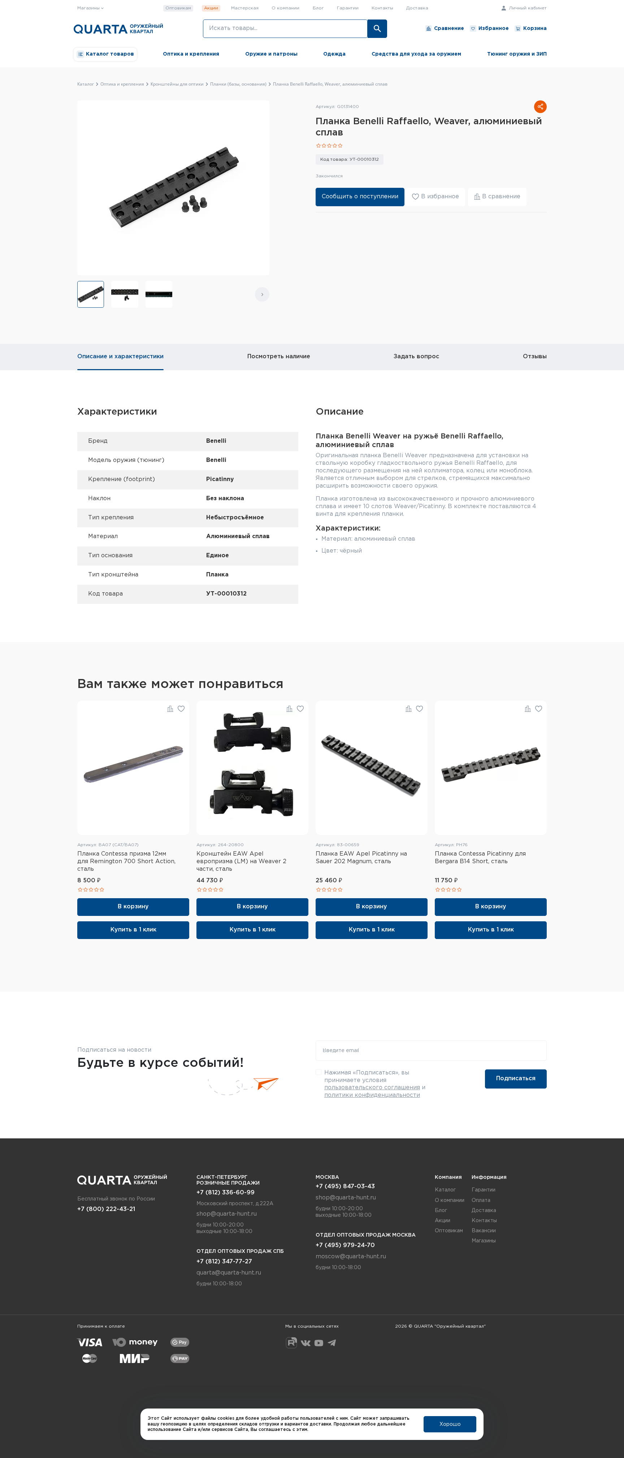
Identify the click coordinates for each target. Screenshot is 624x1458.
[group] (90, 294)
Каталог (445, 1190)
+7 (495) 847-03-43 (345, 1186)
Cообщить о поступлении (360, 196)
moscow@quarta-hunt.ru (351, 1256)
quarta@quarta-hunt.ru (228, 1273)
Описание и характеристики (120, 356)
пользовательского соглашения (372, 1087)
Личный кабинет (527, 8)
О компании (285, 8)
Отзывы (535, 356)
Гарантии (348, 8)
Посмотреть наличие (278, 356)
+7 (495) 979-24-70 (345, 1245)
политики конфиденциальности (372, 1095)
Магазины (484, 1241)
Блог (318, 8)
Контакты (382, 8)
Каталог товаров (110, 54)
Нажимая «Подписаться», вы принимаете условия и (374, 1084)
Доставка (417, 8)
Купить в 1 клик (133, 930)
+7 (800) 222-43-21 (106, 1209)
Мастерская (245, 8)
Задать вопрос (416, 356)
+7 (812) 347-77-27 (224, 1261)
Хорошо (450, 1424)
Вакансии (484, 1231)
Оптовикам (178, 8)
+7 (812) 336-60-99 (225, 1192)
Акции (211, 8)
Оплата (481, 1200)
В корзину (133, 906)
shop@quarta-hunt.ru (226, 1214)
